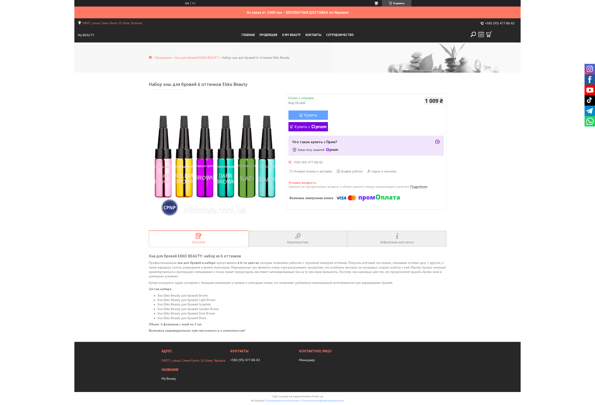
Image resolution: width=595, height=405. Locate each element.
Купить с (302, 126)
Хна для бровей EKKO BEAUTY (197, 57)
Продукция (268, 35)
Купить (310, 115)
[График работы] (481, 34)
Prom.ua (317, 396)
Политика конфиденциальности (323, 400)
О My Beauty (291, 35)
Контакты (313, 35)
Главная (248, 35)
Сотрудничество (340, 35)
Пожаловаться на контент (283, 400)
